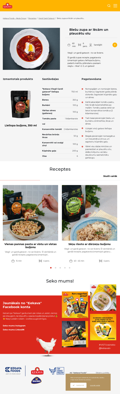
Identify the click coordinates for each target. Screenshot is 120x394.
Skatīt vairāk (110, 176)
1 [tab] (51, 267)
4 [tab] (65, 267)
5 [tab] (69, 267)
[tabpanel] (30, 223)
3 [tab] (60, 267)
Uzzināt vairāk (95, 385)
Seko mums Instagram (14, 326)
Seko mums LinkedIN (13, 330)
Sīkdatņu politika (102, 373)
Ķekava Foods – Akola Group (14, 18)
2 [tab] (55, 267)
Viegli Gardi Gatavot (46, 18)
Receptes (32, 18)
